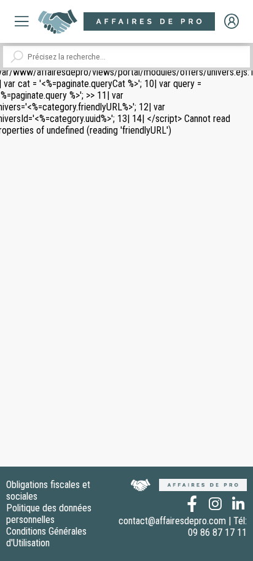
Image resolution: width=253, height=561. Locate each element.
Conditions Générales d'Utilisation (46, 537)
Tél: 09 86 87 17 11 (217, 526)
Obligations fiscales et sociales (48, 490)
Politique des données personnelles (48, 513)
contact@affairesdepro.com (172, 521)
